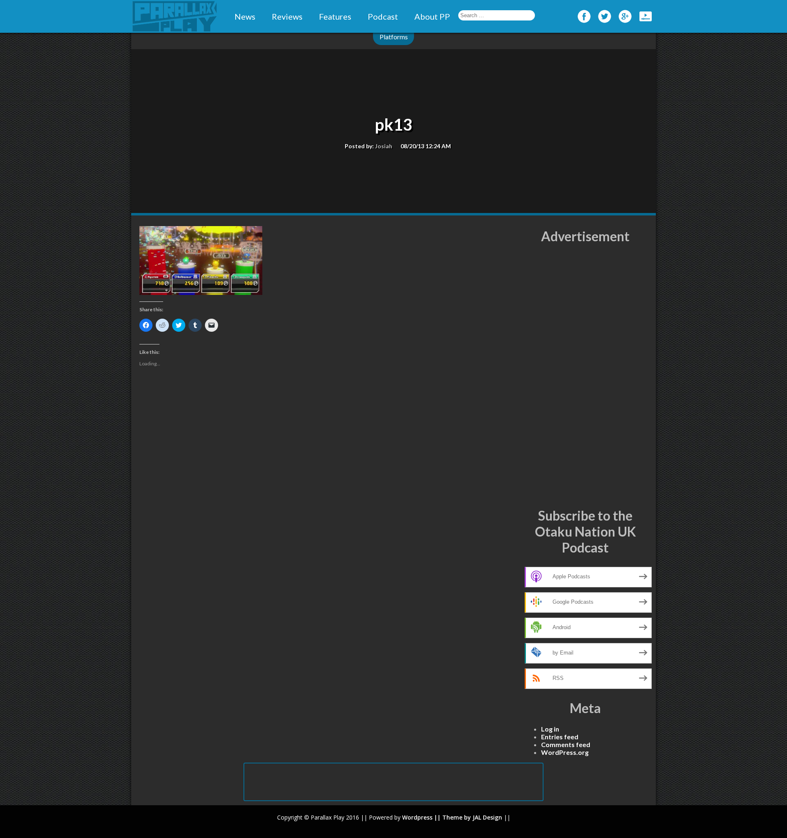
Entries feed (559, 737)
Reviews (287, 16)
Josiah (383, 146)
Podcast (383, 16)
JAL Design (487, 817)
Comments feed (565, 744)
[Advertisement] (585, 376)
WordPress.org (565, 752)
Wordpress (417, 817)
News (244, 16)
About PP (432, 16)
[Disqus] (327, 507)
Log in (550, 729)
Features (335, 16)
